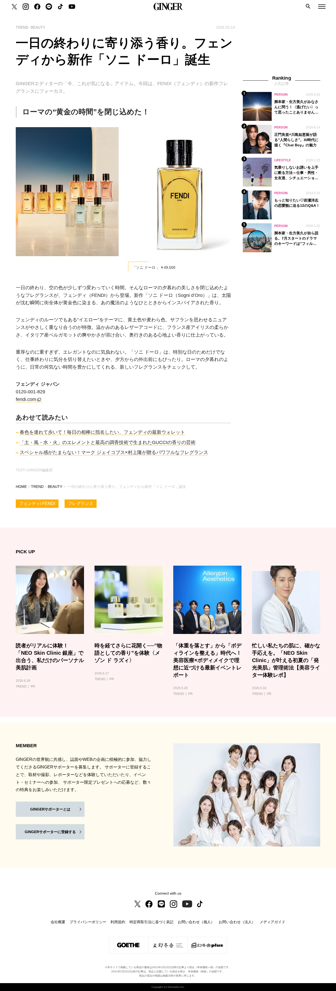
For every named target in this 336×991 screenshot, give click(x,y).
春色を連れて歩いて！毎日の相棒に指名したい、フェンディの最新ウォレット (102, 432)
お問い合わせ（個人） (196, 922)
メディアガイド (272, 922)
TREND (37, 486)
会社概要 (58, 922)
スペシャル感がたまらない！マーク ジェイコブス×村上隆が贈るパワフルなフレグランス (114, 452)
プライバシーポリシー (88, 922)
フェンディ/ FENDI (37, 503)
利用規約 (118, 922)
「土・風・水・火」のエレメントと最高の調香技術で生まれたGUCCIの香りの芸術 (108, 442)
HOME (21, 486)
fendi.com (26, 399)
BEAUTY (55, 486)
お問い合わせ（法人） (237, 922)
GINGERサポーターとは (50, 809)
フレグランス (80, 503)
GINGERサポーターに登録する (50, 832)
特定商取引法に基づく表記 (151, 922)
